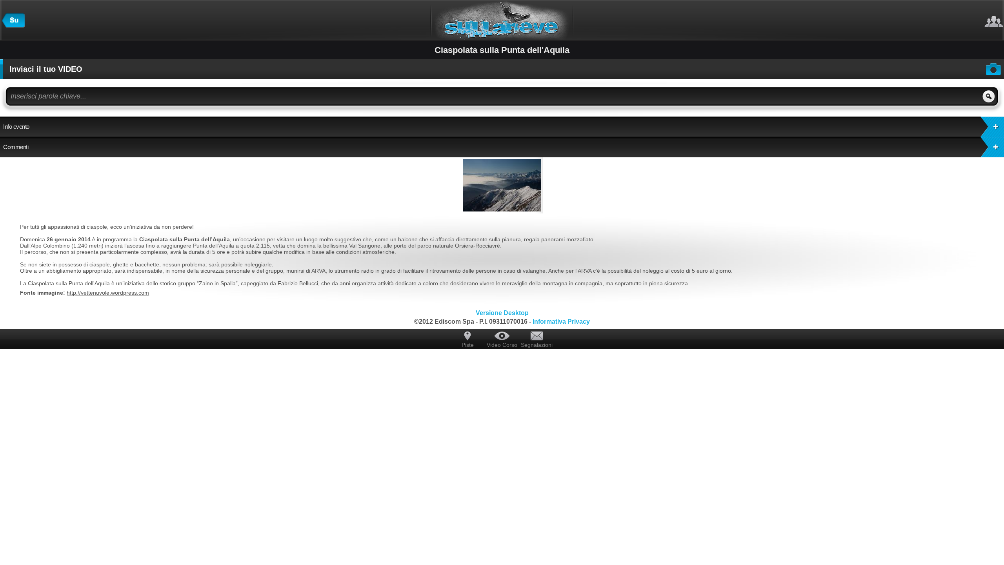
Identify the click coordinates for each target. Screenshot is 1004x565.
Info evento (16, 126)
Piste (468, 345)
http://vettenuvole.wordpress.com (108, 293)
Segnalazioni (536, 345)
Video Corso (502, 345)
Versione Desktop (502, 313)
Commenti (15, 147)
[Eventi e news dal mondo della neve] (13, 25)
